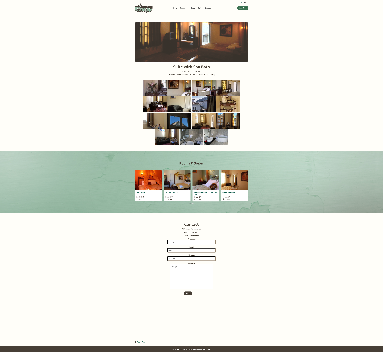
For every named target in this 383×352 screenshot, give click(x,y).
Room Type (141, 342)
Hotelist (208, 349)
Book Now (243, 8)
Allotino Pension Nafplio (186, 349)
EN (245, 2)
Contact (208, 8)
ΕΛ (242, 2)
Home (175, 8)
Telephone (191, 255)
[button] (190, 203)
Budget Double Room (230, 192)
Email (192, 247)
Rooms (183, 8)
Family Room (140, 192)
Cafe (199, 8)
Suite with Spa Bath (172, 192)
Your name (191, 239)
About (192, 8)
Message (191, 263)
